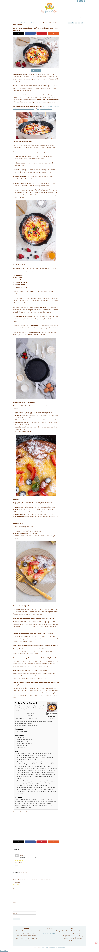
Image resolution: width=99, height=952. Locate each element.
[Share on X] (18, 33)
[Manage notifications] (96, 943)
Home (14, 22)
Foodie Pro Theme (44, 947)
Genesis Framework (53, 947)
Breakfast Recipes (33, 22)
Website (15, 913)
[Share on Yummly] (53, 33)
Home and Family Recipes (22, 22)
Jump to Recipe (36, 70)
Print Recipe (53, 713)
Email (15, 908)
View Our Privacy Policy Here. (49, 933)
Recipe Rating (16, 882)
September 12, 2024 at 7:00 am (28, 857)
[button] (49, 716)
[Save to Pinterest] (42, 33)
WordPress (60, 947)
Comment (16, 888)
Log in (63, 947)
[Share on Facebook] (30, 33)
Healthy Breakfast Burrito (26, 109)
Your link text (4, 951)
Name (15, 902)
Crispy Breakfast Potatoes (44, 109)
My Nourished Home (25, 6)
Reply (17, 865)
